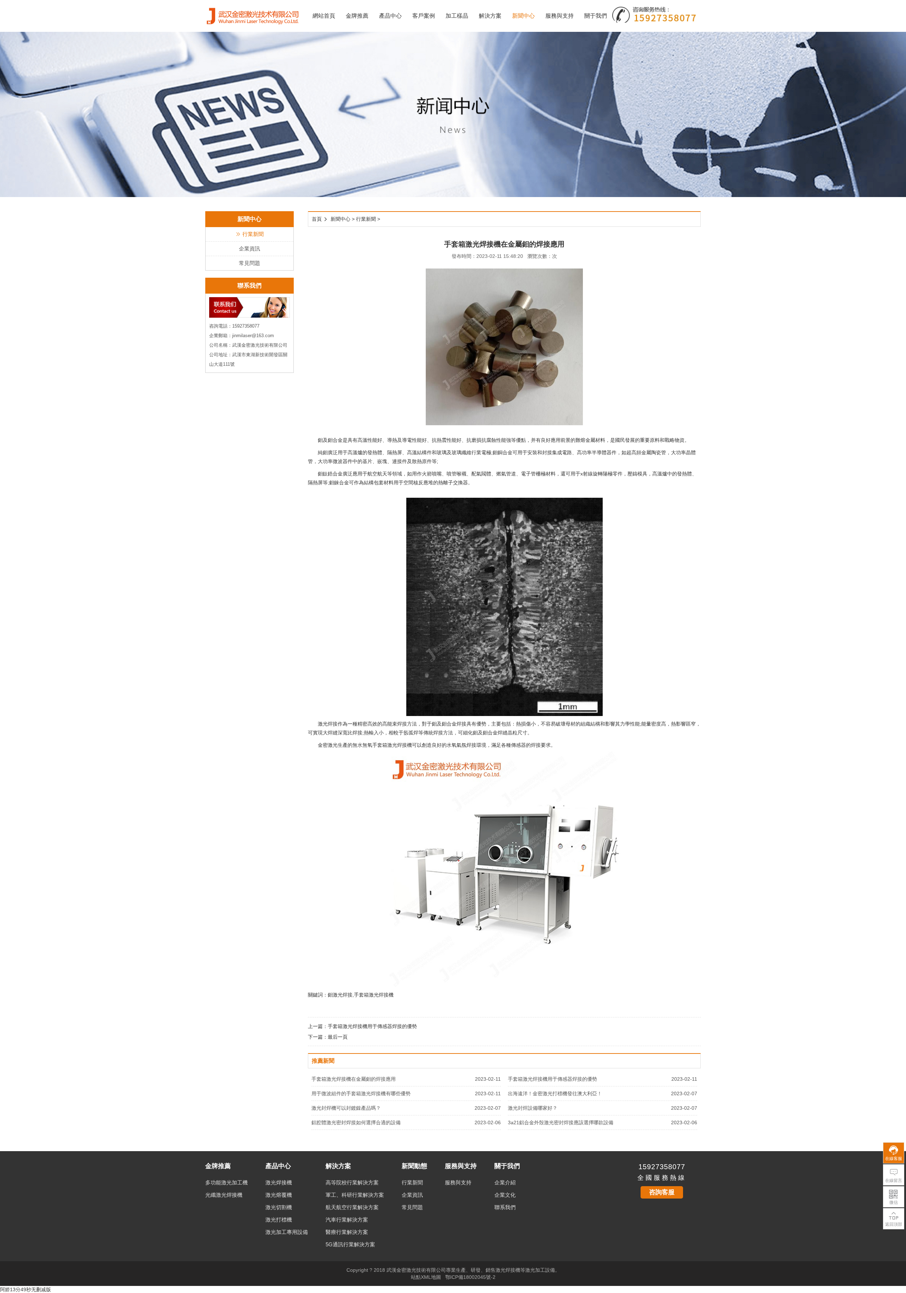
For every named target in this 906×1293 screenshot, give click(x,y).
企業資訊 (249, 249)
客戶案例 (423, 16)
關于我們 (595, 16)
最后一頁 (338, 1037)
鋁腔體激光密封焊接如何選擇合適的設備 (356, 1122)
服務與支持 (559, 16)
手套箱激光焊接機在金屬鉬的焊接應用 (353, 1079)
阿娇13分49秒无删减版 (25, 1289)
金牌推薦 (357, 16)
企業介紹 (505, 1182)
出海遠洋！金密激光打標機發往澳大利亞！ (555, 1093)
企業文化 (505, 1195)
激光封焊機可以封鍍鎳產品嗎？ (346, 1108)
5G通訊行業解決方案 (350, 1244)
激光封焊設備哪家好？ (532, 1108)
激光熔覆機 (278, 1195)
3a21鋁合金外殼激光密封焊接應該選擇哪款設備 (560, 1122)
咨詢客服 (662, 1192)
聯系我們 (505, 1207)
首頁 (317, 219)
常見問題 (249, 263)
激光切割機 (278, 1207)
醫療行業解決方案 (347, 1232)
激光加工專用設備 (286, 1232)
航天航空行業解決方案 (352, 1207)
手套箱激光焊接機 (392, 745)
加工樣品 (457, 16)
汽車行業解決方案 (347, 1220)
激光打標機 (278, 1220)
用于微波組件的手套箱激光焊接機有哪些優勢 (361, 1093)
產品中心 (390, 16)
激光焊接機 (278, 1182)
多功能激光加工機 (226, 1182)
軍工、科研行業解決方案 (355, 1195)
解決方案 (490, 16)
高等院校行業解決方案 (352, 1182)
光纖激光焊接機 (223, 1195)
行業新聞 (253, 234)
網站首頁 (323, 16)
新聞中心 (523, 16)
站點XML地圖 (426, 1277)
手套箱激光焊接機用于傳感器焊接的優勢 (372, 1026)
